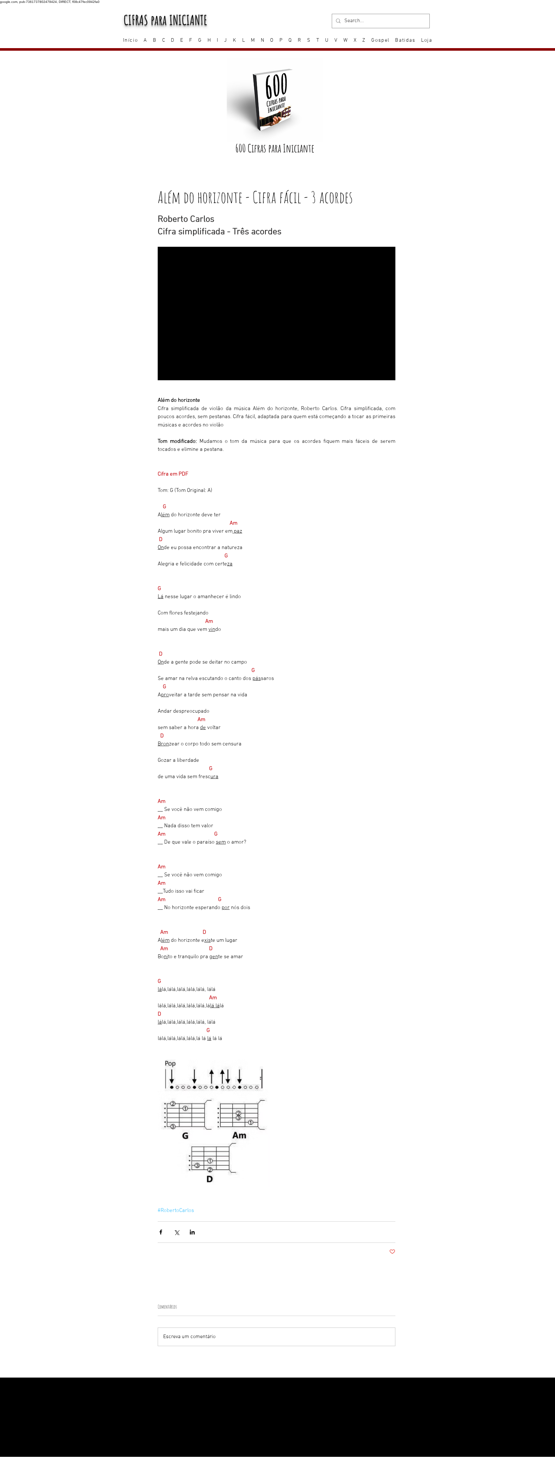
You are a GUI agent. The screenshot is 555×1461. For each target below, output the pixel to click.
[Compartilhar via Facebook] (161, 1232)
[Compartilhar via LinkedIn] (192, 1232)
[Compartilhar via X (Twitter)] (176, 1232)
